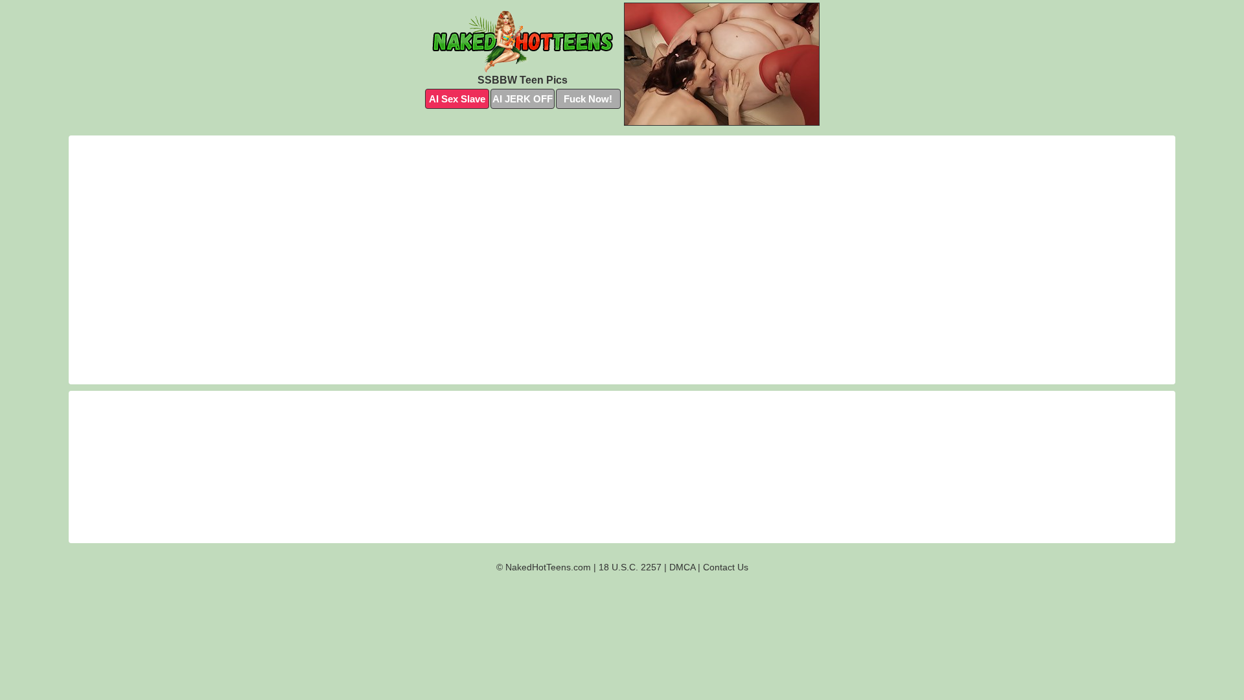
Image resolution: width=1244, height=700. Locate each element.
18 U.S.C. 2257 (630, 567)
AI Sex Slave (457, 98)
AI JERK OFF (522, 98)
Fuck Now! (588, 98)
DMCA (682, 567)
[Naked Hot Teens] (523, 41)
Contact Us (725, 567)
